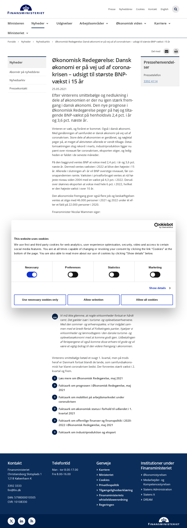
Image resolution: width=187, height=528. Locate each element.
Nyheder (37, 23)
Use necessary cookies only (40, 299)
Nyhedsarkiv (17, 80)
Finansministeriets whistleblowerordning (113, 497)
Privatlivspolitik (109, 485)
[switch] (73, 275)
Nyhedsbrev (125, 9)
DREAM (147, 499)
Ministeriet (16, 33)
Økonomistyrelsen (155, 475)
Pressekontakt (18, 88)
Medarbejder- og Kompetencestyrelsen (156, 482)
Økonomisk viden (129, 23)
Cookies (140, 9)
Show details (157, 288)
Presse (111, 9)
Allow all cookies (147, 299)
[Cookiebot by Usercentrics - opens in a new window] (157, 225)
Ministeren (16, 23)
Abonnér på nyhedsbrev (24, 72)
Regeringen (106, 504)
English (164, 9)
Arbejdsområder (92, 23)
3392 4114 (151, 81)
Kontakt (152, 9)
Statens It (149, 494)
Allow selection (94, 299)
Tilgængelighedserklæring (116, 490)
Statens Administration (157, 489)
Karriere (160, 23)
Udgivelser (64, 23)
